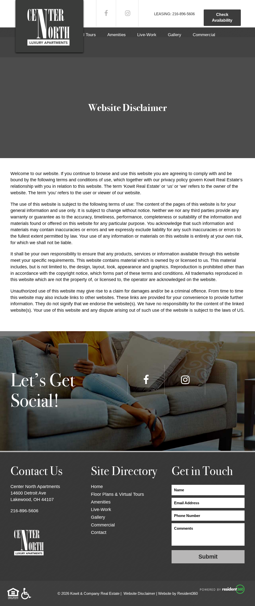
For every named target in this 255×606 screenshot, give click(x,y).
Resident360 (187, 593)
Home (97, 486)
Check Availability (222, 17)
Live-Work (146, 34)
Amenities (116, 34)
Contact (98, 532)
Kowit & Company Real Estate (95, 593)
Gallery (174, 34)
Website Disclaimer (139, 593)
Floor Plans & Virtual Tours (117, 494)
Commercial (204, 34)
